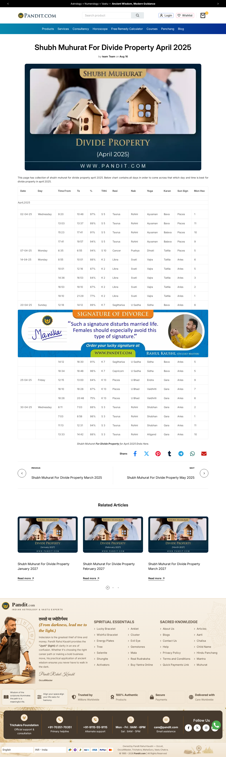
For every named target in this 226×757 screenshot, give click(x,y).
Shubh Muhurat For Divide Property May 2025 (161, 477)
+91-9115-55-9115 (95, 727)
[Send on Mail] (204, 453)
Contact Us (170, 640)
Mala (134, 652)
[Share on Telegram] (181, 453)
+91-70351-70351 (60, 727)
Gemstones (138, 646)
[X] (197, 727)
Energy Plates (105, 640)
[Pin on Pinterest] (158, 453)
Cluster (135, 634)
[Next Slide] (216, 3)
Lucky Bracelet (106, 628)
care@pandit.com (166, 727)
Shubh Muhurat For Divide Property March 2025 (66, 477)
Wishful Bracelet (107, 634)
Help (166, 646)
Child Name (204, 646)
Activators (103, 664)
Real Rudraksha (140, 658)
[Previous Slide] (9, 3)
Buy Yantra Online (142, 664)
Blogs (166, 634)
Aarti (200, 634)
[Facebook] (188, 727)
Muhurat (202, 664)
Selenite (102, 652)
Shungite (102, 658)
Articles (201, 628)
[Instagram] (206, 727)
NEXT (192, 468)
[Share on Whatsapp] (192, 453)
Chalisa (201, 640)
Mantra (201, 658)
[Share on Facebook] (135, 453)
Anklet (135, 628)
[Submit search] (137, 15)
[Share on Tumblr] (169, 453)
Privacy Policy (172, 652)
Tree (100, 646)
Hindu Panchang (207, 652)
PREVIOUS (35, 468)
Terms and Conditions (176, 658)
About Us (168, 628)
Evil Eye (135, 640)
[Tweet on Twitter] (146, 453)
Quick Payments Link (176, 664)
